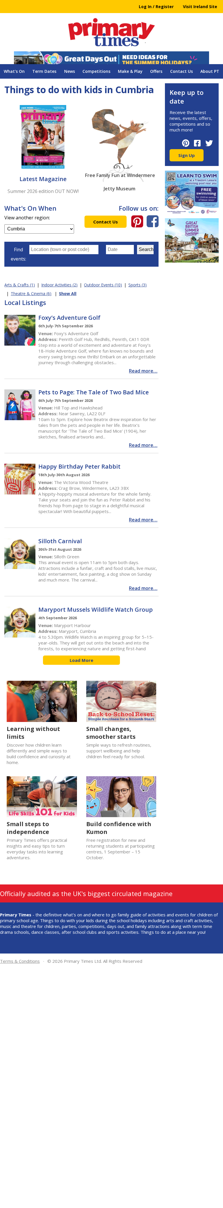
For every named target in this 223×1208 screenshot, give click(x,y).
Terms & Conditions (20, 961)
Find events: (18, 254)
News (69, 71)
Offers (156, 71)
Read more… (143, 371)
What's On (14, 71)
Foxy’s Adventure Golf (69, 318)
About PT (209, 71)
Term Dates (44, 71)
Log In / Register (156, 6)
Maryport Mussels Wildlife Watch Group (95, 609)
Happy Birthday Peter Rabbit (79, 466)
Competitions (96, 71)
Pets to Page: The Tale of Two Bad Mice (93, 392)
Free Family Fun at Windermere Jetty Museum (120, 177)
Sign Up (186, 155)
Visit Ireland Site (200, 6)
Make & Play (130, 71)
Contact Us (181, 71)
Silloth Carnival (60, 541)
